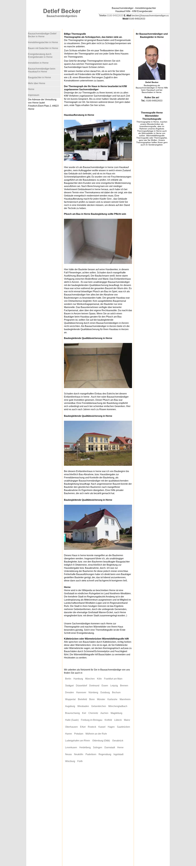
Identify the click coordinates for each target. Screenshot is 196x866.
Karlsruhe (112, 699)
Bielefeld (82, 699)
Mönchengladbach (117, 706)
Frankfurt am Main (113, 678)
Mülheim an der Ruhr (96, 733)
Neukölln (78, 754)
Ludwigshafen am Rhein (77, 740)
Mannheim (125, 699)
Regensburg (105, 754)
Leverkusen (71, 747)
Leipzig (114, 685)
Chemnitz (93, 713)
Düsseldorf (81, 685)
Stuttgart (69, 685)
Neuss (68, 754)
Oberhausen (71, 727)
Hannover (81, 692)
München (90, 678)
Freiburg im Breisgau (91, 720)
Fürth (80, 761)
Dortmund (94, 685)
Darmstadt (109, 747)
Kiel (84, 713)
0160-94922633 (115, 15)
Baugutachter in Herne (39, 77)
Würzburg (70, 761)
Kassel (101, 727)
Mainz (127, 720)
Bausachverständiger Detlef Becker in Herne (42, 35)
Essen (105, 685)
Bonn (92, 699)
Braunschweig (72, 713)
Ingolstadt (118, 754)
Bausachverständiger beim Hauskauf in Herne (41, 70)
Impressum (33, 95)
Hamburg (78, 678)
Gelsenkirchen (98, 706)
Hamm (68, 733)
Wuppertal (70, 699)
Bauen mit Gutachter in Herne (43, 48)
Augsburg (70, 706)
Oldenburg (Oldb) (101, 740)
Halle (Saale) (72, 720)
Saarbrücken (123, 727)
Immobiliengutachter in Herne (43, 42)
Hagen (111, 727)
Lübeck (118, 720)
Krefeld (108, 720)
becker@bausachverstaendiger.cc (150, 15)
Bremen (124, 685)
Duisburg (105, 692)
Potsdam (78, 733)
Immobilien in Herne (38, 63)
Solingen (97, 747)
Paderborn (91, 754)
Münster (101, 699)
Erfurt (83, 727)
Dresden (69, 692)
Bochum (116, 692)
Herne (120, 747)
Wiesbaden (83, 706)
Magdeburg (116, 713)
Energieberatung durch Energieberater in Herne (40, 55)
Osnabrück (117, 740)
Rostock (92, 727)
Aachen (104, 713)
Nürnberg (93, 692)
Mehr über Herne (36, 83)
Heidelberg (85, 747)
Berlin (68, 678)
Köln (99, 678)
